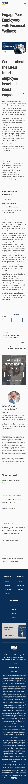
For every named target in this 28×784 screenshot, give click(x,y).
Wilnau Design (14, 778)
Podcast (20, 555)
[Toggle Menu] (24, 3)
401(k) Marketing (8, 293)
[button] (14, 631)
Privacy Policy (14, 777)
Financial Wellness (13, 36)
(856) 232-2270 (21, 659)
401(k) (10, 495)
